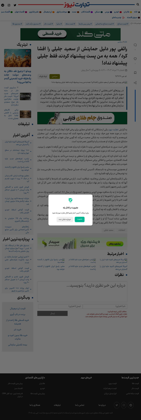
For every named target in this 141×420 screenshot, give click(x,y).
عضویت (79, 219)
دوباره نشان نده (65, 219)
